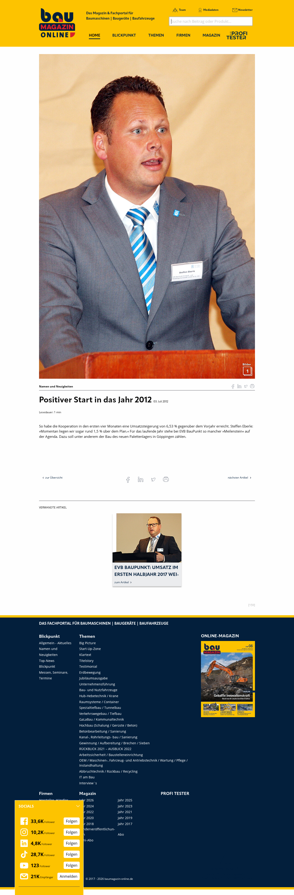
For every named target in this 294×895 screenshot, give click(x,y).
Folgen (71, 821)
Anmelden (68, 876)
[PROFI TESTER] (236, 35)
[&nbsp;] (147, 216)
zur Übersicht (53, 477)
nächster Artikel (238, 477)
